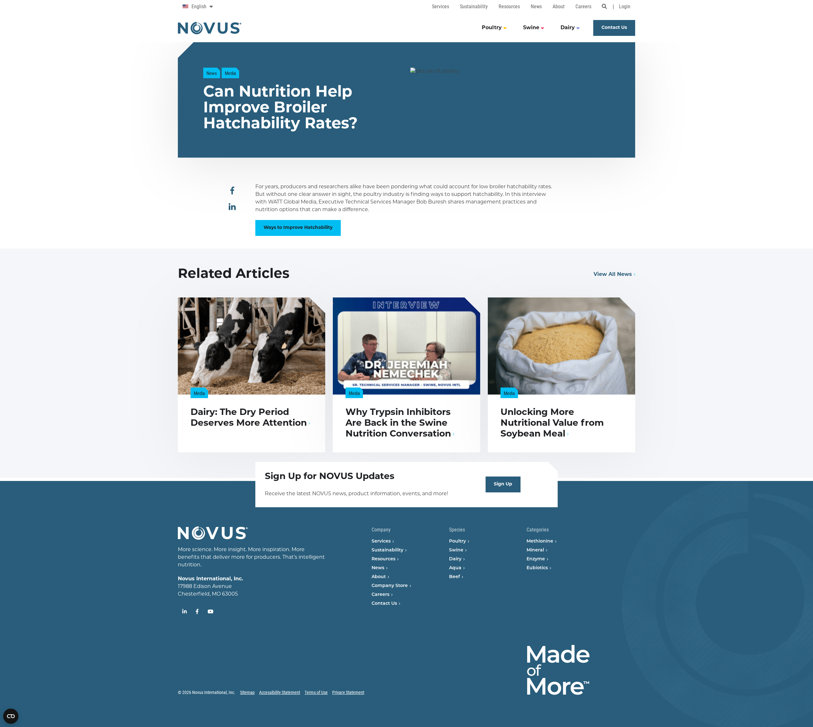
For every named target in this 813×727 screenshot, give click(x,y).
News (211, 73)
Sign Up (503, 484)
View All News (613, 274)
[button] (232, 191)
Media (230, 73)
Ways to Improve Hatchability (298, 227)
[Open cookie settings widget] (10, 716)
